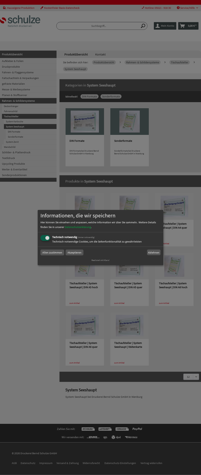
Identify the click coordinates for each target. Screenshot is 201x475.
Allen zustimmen (52, 252)
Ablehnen (153, 252)
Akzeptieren (74, 252)
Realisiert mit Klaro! (100, 260)
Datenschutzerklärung (78, 227)
